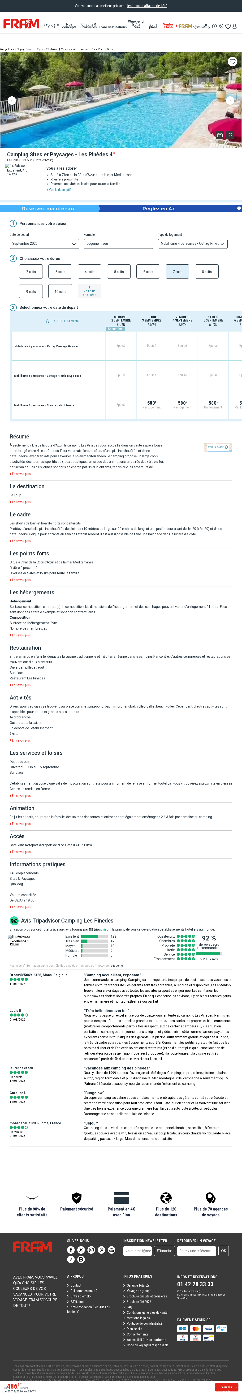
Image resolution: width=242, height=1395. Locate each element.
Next (230, 101)
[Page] (71, 1250)
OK (223, 1251)
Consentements (137, 1334)
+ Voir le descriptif (59, 190)
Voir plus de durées (89, 293)
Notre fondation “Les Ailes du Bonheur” (88, 1309)
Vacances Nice (69, 49)
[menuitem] (51, 26)
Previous (12, 101)
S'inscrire (164, 1251)
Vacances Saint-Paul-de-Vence (97, 49)
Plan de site (135, 1329)
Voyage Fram (7, 49)
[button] (32, 1205)
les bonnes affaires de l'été (147, 6)
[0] (227, 26)
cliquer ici (117, 965)
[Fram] (21, 24)
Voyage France (25, 49)
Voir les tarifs (226, 1388)
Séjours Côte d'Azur (47, 49)
